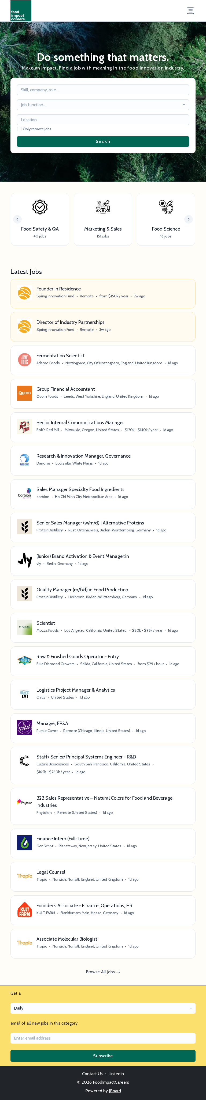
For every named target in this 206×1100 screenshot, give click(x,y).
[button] (188, 219)
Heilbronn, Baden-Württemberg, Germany (102, 597)
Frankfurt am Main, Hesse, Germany (89, 912)
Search (103, 141)
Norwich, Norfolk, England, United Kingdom (88, 879)
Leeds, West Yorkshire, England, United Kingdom (103, 396)
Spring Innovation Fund (55, 296)
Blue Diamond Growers (55, 663)
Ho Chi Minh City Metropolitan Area (83, 496)
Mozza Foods (47, 630)
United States (62, 697)
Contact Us (92, 1073)
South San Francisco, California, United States (112, 764)
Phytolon (44, 812)
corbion (42, 496)
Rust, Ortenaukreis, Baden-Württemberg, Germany (109, 530)
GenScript (44, 846)
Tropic (41, 879)
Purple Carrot (47, 730)
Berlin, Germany (60, 563)
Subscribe (103, 1055)
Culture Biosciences (52, 764)
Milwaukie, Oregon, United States (92, 429)
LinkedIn (116, 1073)
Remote (87, 296)
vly (38, 563)
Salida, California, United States (106, 663)
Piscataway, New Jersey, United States (90, 846)
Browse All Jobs (101, 971)
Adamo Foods (48, 363)
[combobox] (103, 104)
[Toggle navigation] (190, 11)
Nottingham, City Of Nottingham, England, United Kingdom (113, 363)
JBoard (115, 1090)
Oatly (40, 697)
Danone (43, 463)
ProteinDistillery (49, 530)
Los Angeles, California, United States (95, 630)
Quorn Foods (47, 396)
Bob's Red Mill (47, 429)
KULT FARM (45, 912)
